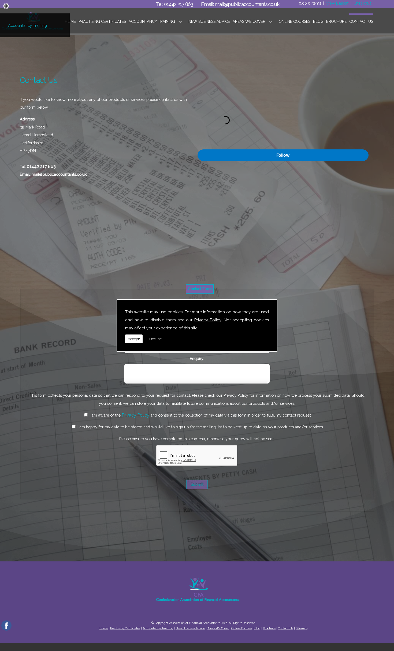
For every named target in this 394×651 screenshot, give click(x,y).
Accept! (134, 339)
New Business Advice (209, 21)
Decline (155, 339)
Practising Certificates (102, 21)
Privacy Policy (207, 320)
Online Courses (294, 21)
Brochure (336, 21)
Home (70, 21)
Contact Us (361, 21)
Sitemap (301, 628)
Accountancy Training (27, 25)
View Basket (337, 3)
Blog (318, 21)
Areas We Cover (249, 21)
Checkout (362, 3)
